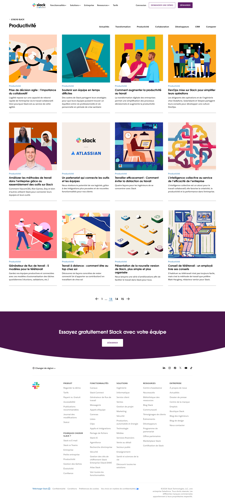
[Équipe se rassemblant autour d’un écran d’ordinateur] (192, 58)
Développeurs (182, 26)
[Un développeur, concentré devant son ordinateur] (139, 146)
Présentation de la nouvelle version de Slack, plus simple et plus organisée (137, 269)
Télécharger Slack (40, 488)
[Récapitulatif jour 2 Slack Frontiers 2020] (33, 146)
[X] (180, 368)
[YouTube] (186, 368)
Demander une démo (162, 5)
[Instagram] (169, 368)
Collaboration (162, 26)
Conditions (72, 488)
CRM (197, 26)
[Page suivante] (128, 299)
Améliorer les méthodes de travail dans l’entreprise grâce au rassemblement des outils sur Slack (31, 181)
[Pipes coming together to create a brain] (192, 146)
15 (122, 299)
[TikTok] (191, 368)
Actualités (104, 26)
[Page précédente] (97, 299)
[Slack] (39, 5)
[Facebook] (175, 368)
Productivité (143, 26)
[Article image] (33, 234)
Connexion (141, 5)
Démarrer (185, 5)
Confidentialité (58, 488)
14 (116, 299)
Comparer (211, 26)
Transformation (123, 26)
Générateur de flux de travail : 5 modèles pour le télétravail (29, 267)
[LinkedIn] (164, 368)
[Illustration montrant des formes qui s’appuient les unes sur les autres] (86, 58)
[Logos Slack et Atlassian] (86, 146)
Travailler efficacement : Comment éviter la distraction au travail (137, 179)
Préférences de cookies (89, 488)
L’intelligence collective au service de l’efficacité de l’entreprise (190, 179)
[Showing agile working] (33, 58)
